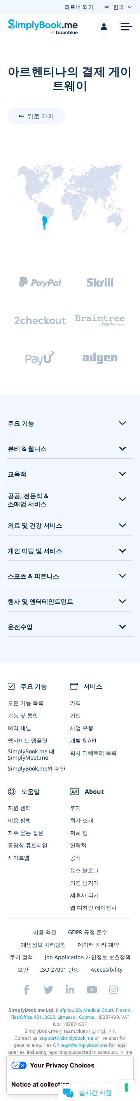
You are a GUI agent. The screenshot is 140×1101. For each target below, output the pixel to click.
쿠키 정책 (21, 957)
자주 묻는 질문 (26, 832)
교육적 (17, 474)
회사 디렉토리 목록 (93, 752)
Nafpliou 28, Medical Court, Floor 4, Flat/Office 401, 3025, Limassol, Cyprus (71, 1013)
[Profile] (104, 27)
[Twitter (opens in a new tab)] (48, 989)
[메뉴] (126, 27)
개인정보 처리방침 (43, 944)
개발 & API (83, 740)
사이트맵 (19, 857)
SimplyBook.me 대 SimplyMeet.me (31, 754)
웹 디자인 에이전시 (93, 907)
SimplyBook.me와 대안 (36, 768)
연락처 (78, 845)
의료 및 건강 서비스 (35, 525)
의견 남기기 (84, 882)
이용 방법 (19, 820)
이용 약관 (44, 932)
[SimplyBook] (43, 27)
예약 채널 (19, 728)
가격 (75, 703)
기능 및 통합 (23, 715)
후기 (75, 807)
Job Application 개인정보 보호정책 (88, 957)
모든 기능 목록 (26, 703)
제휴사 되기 (84, 895)
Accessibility (106, 969)
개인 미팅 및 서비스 (35, 551)
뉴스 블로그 (84, 870)
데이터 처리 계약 (98, 944)
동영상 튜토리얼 (27, 845)
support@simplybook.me (66, 1038)
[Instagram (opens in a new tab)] (113, 989)
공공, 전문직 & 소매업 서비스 (28, 500)
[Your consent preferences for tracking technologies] (126, 1087)
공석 (75, 857)
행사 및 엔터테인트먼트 (40, 601)
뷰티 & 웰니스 (27, 449)
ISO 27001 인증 (59, 969)
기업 (75, 715)
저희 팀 (79, 832)
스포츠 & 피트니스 (33, 576)
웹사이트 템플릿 (27, 740)
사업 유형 (81, 728)
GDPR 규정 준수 (87, 932)
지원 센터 (19, 807)
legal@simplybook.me (84, 1045)
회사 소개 (81, 820)
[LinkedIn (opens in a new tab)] (70, 989)
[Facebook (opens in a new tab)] (26, 989)
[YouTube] (91, 989)
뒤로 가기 (40, 116)
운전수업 (20, 627)
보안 (23, 969)
